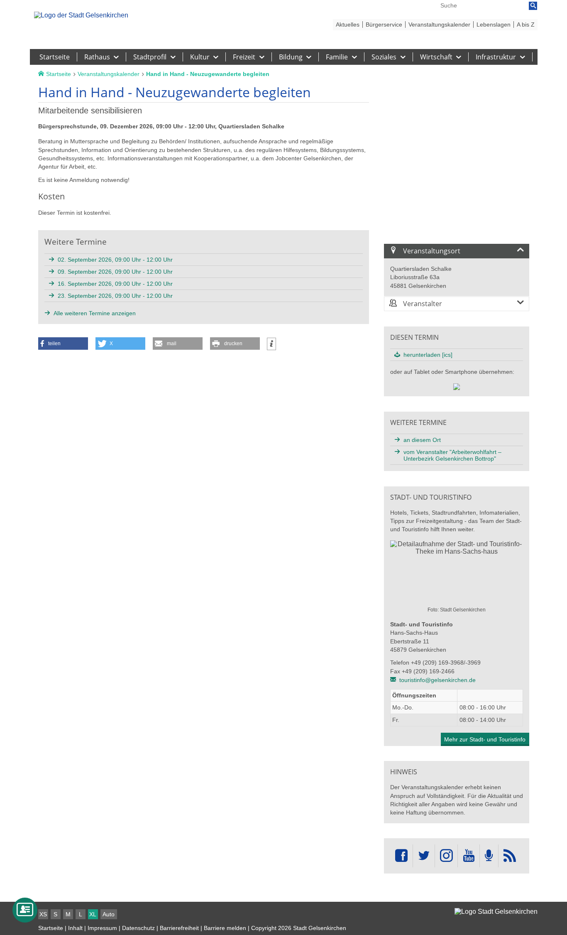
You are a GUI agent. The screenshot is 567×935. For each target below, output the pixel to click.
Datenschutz (138, 928)
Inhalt (75, 928)
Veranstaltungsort (430, 250)
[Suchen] (533, 6)
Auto (109, 914)
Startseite (50, 928)
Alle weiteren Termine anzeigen (95, 313)
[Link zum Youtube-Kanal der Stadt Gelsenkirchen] (468, 855)
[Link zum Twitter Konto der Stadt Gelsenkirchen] (424, 855)
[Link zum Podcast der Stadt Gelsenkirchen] (489, 855)
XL (92, 914)
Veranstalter (421, 303)
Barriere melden (225, 928)
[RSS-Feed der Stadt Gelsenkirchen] (510, 855)
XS (43, 914)
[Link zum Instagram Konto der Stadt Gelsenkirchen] (446, 855)
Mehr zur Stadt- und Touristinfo (484, 739)
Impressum (102, 928)
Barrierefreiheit (179, 928)
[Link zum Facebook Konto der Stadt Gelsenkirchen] (401, 855)
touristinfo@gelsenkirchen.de (437, 680)
